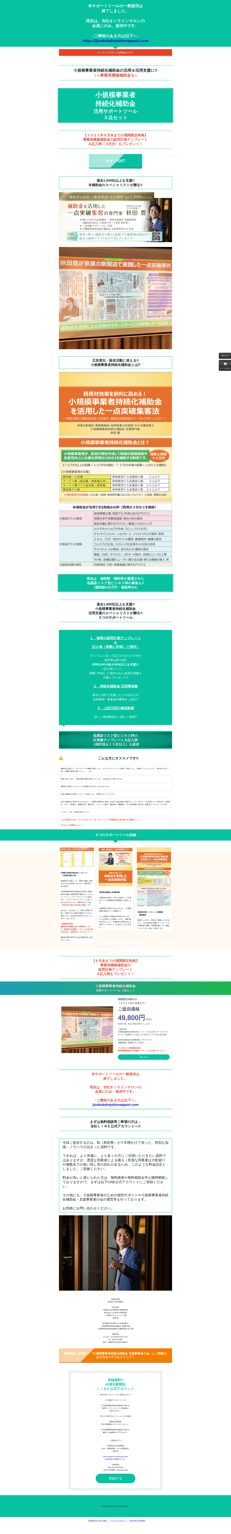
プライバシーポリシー (118, 1521)
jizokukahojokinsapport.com (115, 1105)
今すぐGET (115, 161)
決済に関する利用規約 (137, 1521)
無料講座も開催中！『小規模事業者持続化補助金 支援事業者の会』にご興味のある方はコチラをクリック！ (115, 1355)
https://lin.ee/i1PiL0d (115, 1467)
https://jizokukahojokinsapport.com (115, 41)
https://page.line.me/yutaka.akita (115, 1456)
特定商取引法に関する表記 (97, 1521)
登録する (115, 1478)
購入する (144, 1057)
